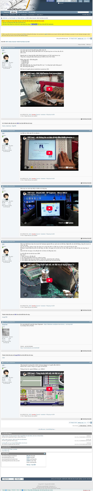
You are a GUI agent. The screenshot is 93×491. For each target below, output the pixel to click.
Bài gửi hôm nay (22, 12)
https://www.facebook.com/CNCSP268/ (29, 348)
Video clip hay (21, 18)
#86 (90, 362)
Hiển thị (88, 44)
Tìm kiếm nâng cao (86, 14)
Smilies (28, 457)
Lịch (19, 14)
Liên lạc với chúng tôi (56, 478)
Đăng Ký (86, 1)
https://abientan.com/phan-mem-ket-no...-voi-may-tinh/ (58, 324)
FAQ (17, 14)
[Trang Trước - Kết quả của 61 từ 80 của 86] (85, 39)
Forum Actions (31, 14)
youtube (15, 449)
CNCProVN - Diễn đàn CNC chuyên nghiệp (72, 478)
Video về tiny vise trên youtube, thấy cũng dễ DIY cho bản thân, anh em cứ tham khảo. (22, 435)
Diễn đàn (13, 12)
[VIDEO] (28, 460)
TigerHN (14, 126)
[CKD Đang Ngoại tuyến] (5, 58)
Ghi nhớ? (61, 3)
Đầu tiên (81, 38)
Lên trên (89, 425)
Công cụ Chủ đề (81, 44)
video (11, 449)
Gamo (3, 126)
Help (80, 1)
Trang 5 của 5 (74, 38)
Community (23, 14)
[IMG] (28, 459)
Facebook (43, 114)
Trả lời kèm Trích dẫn (87, 119)
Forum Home (6, 14)
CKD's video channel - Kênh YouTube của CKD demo (14, 439)
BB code (29, 455)
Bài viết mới (12, 14)
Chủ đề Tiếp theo (50, 429)
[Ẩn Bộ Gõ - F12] (86, 490)
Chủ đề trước (42, 429)
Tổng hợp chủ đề (50, 114)
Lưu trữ (84, 478)
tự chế (7, 449)
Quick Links (39, 14)
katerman (8, 126)
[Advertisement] (23, 30)
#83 (90, 186)
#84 (90, 241)
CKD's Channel (34, 114)
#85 (90, 321)
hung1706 (4, 317)
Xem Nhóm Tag (5, 450)
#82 (90, 130)
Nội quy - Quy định (31, 464)
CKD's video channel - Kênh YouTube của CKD (17, 41)
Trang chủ (6, 12)
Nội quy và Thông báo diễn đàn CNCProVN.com (14, 22)
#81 (90, 47)
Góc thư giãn (12, 18)
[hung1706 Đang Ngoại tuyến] (5, 332)
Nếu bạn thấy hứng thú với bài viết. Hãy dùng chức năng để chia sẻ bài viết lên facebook (28, 24)
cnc (3, 449)
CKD (3, 357)
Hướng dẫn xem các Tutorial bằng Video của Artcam (14, 443)
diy (5, 449)
